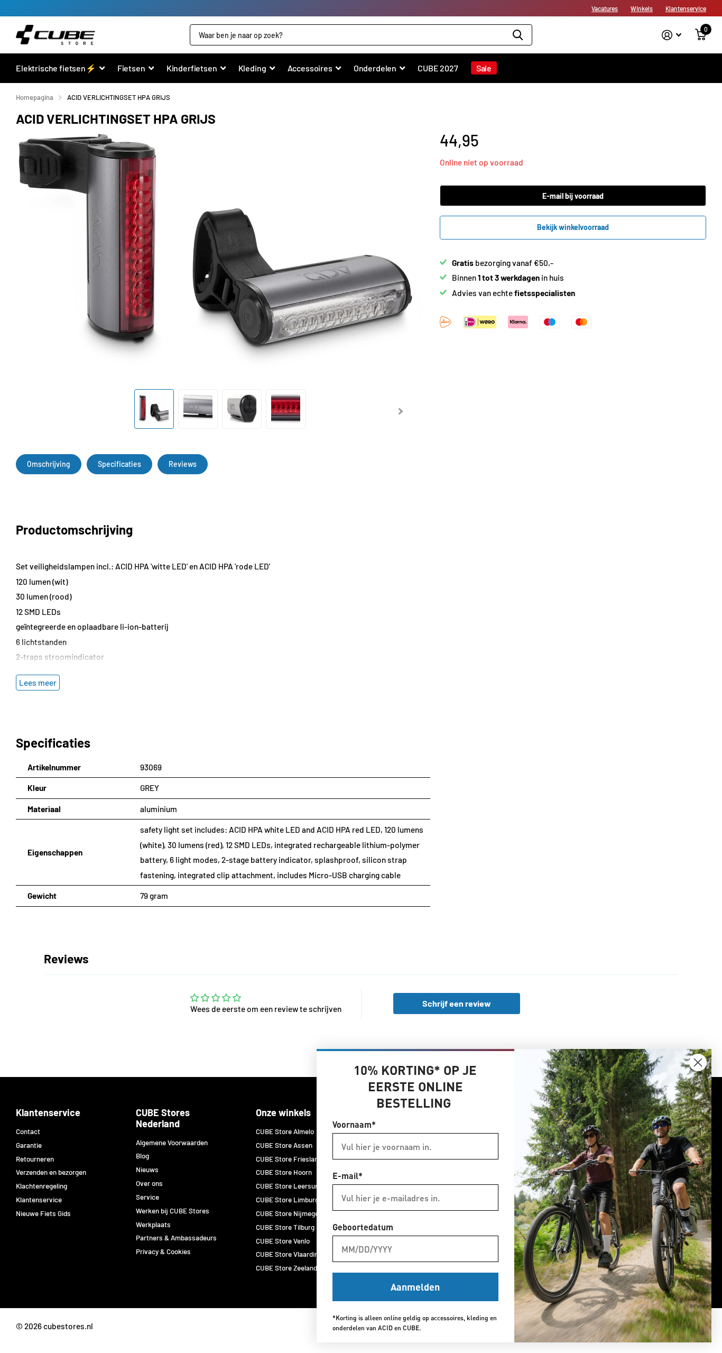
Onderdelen (375, 68)
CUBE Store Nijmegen (289, 1213)
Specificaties (119, 463)
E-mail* (347, 1175)
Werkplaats (153, 1224)
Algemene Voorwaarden (172, 1142)
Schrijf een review (456, 1003)
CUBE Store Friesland (289, 1159)
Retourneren (35, 1159)
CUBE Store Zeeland (286, 1268)
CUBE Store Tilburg (285, 1227)
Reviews (183, 463)
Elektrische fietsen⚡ (56, 68)
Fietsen (131, 68)
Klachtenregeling (41, 1186)
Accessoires (310, 68)
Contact (28, 1131)
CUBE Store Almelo (285, 1131)
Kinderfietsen (191, 68)
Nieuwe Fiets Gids (43, 1213)
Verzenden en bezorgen (51, 1172)
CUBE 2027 (438, 68)
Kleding (252, 68)
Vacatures (604, 8)
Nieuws (147, 1169)
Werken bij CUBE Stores (172, 1211)
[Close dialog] (698, 1062)
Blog (142, 1156)
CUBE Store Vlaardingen (292, 1254)
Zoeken (517, 34)
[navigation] (154, 409)
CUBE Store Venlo (283, 1241)
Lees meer (38, 682)
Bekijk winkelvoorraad (573, 227)
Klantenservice (685, 8)
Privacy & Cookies (163, 1251)
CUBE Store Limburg (287, 1199)
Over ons (149, 1183)
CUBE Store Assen (284, 1145)
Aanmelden (415, 1287)
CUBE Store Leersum (288, 1186)
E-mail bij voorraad (573, 195)
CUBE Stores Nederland (163, 1118)
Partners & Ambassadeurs (176, 1238)
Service (147, 1197)
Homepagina (34, 97)
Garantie (29, 1145)
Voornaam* (354, 1124)
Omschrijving (48, 463)
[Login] (671, 35)
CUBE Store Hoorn (284, 1172)
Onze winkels (283, 1112)
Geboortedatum (362, 1226)
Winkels (642, 8)
